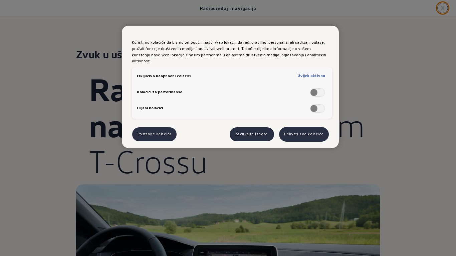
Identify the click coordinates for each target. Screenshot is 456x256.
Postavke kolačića (155, 134)
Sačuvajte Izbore (252, 134)
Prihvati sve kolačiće (304, 134)
